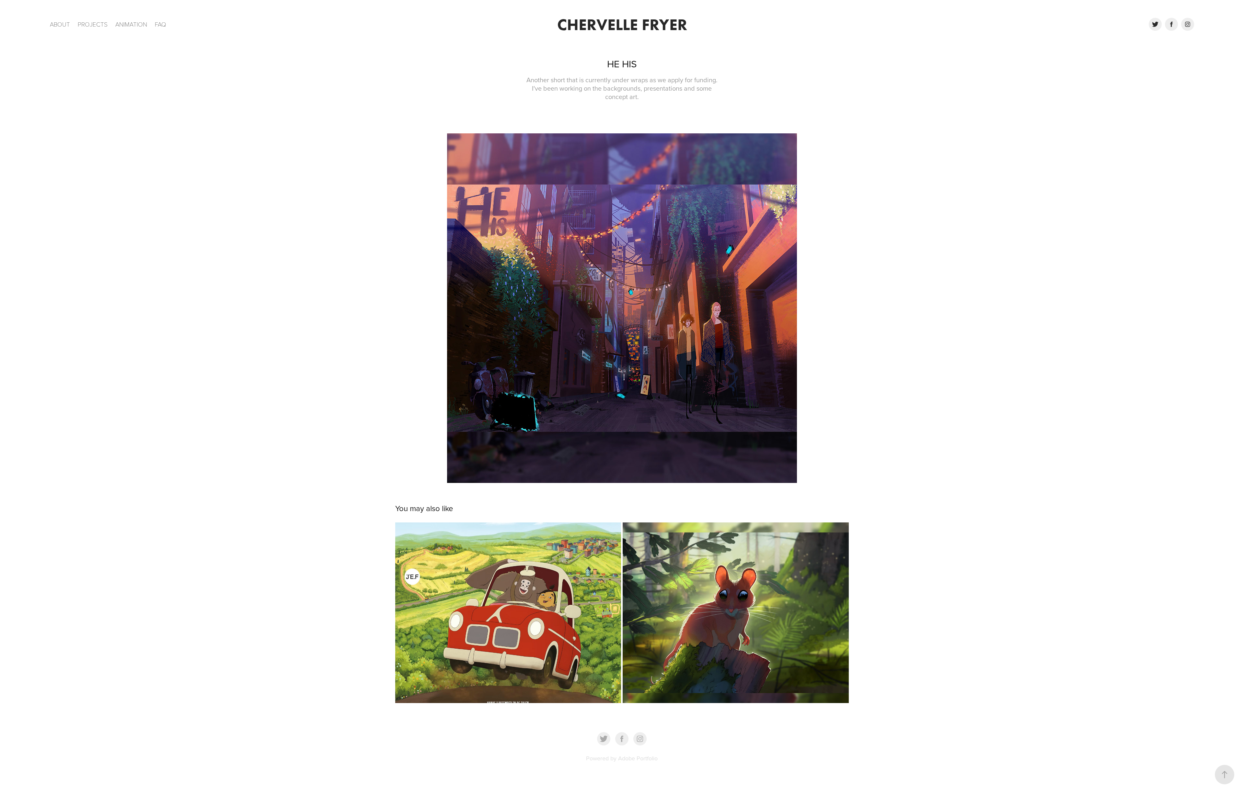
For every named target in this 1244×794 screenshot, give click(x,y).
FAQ (160, 24)
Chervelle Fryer (622, 24)
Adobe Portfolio (638, 758)
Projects (93, 24)
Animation (131, 24)
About (60, 24)
